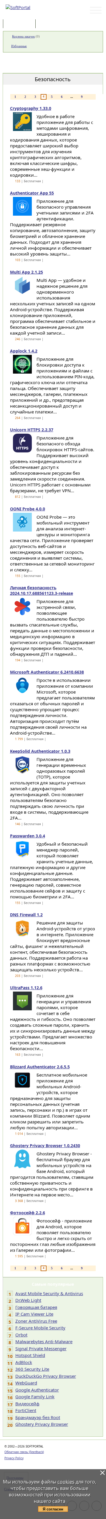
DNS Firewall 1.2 (26, 914)
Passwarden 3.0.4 (27, 836)
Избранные (19, 46)
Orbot (21, 1335)
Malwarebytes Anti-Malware (43, 1341)
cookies (65, 1482)
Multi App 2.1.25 (26, 272)
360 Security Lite (32, 1369)
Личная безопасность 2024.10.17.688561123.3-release (41, 590)
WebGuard (26, 1383)
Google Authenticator (37, 1390)
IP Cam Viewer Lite (34, 1314)
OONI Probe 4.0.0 (27, 509)
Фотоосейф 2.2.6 (27, 1212)
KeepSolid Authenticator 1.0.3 (40, 751)
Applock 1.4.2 (23, 351)
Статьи (50, 24)
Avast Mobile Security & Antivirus (49, 1293)
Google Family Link (34, 1396)
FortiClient (25, 1410)
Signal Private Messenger (41, 1348)
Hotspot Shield (30, 1355)
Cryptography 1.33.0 (30, 108)
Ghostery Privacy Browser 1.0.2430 (45, 1145)
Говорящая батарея (36, 1307)
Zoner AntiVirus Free (36, 1321)
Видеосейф (27, 1403)
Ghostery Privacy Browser (41, 1424)
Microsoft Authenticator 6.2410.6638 (47, 672)
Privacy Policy (14, 1458)
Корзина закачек (23, 36)
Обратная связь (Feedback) (24, 1452)
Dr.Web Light (28, 1300)
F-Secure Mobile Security (40, 1328)
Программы (20, 24)
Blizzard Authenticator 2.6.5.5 (40, 1067)
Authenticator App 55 (32, 193)
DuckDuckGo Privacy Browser (45, 1376)
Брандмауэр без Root (37, 1417)
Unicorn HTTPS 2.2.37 (31, 429)
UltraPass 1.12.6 (26, 987)
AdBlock (23, 1362)
